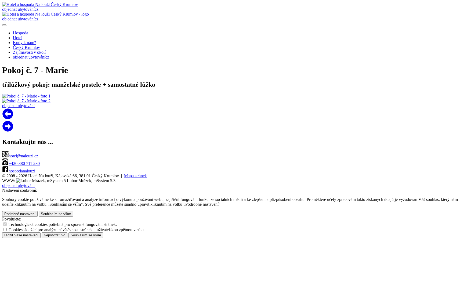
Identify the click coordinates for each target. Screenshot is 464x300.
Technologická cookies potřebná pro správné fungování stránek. (63, 224)
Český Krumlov (26, 47)
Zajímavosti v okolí (29, 52)
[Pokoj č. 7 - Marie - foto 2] (26, 101)
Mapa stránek (135, 176)
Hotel (17, 37)
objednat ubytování (18, 9)
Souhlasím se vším (56, 214)
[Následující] (7, 118)
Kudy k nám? (24, 42)
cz (36, 9)
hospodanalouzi (22, 171)
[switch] (5, 224)
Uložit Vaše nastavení (21, 235)
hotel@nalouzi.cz (23, 156)
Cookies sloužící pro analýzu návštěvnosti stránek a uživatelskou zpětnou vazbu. (77, 229)
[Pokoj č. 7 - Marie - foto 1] (26, 96)
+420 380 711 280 (24, 163)
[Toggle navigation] (4, 25)
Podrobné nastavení (19, 214)
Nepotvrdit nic (54, 235)
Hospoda (20, 33)
